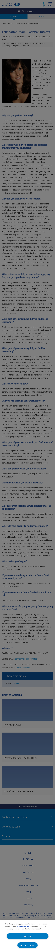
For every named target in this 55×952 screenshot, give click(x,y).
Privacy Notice (23, 926)
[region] (27, 936)
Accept (27, 936)
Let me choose (27, 945)
